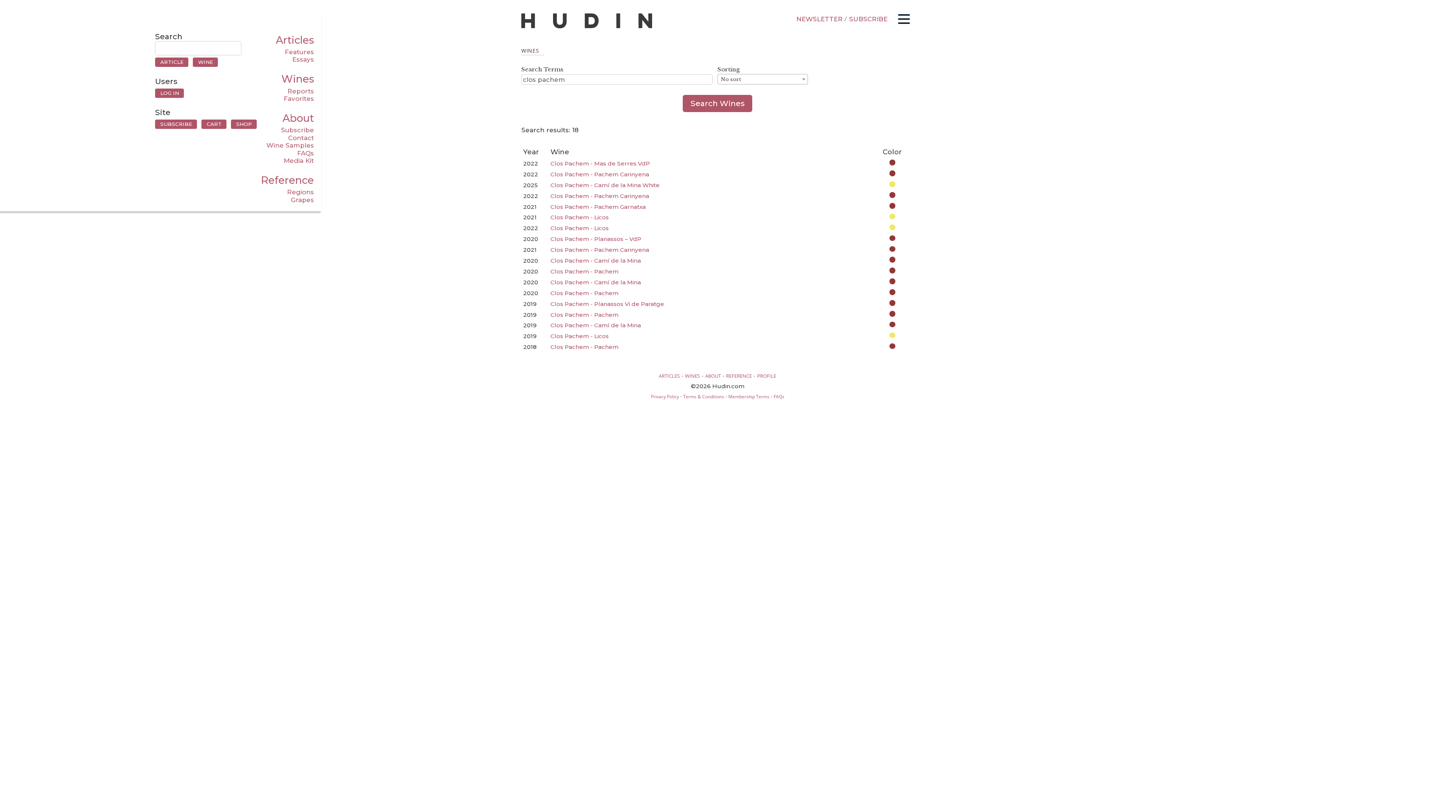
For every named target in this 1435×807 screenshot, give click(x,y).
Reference (287, 180)
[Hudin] (586, 27)
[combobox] (763, 79)
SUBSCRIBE (868, 19)
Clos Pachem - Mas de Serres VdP (600, 163)
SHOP (244, 124)
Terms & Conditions (703, 396)
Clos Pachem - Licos (579, 217)
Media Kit (299, 160)
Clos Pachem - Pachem (584, 271)
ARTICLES (669, 375)
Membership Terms (748, 396)
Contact (301, 138)
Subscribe (297, 130)
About (298, 118)
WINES (692, 375)
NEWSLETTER (819, 19)
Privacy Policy (665, 396)
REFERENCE (739, 375)
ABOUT (713, 375)
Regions (300, 192)
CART (214, 124)
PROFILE (766, 375)
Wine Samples (290, 145)
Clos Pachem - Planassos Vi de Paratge (607, 303)
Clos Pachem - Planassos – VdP (595, 238)
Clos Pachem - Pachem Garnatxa (598, 206)
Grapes (302, 200)
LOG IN (169, 93)
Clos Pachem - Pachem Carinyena (599, 174)
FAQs (305, 153)
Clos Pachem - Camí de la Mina (595, 260)
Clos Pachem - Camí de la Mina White (605, 185)
